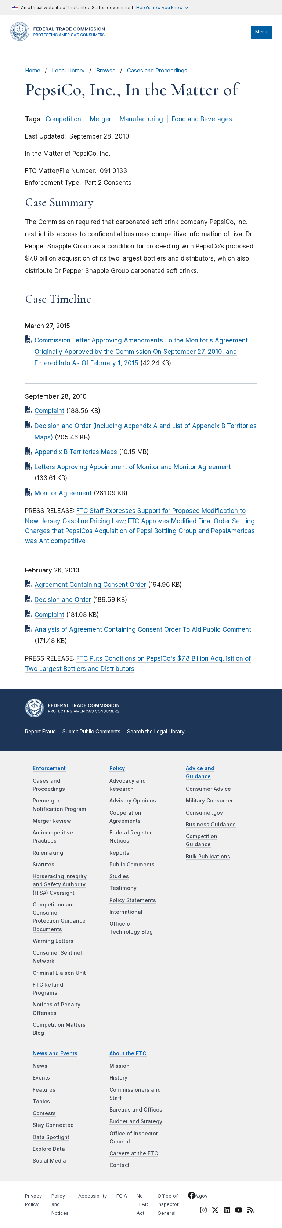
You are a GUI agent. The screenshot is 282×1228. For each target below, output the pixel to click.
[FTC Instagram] (203, 1211)
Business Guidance (211, 824)
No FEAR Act (142, 1204)
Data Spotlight (51, 1137)
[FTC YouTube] (238, 1211)
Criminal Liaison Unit (59, 973)
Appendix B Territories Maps (76, 452)
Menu (261, 32)
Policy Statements (132, 900)
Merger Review (52, 821)
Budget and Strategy (135, 1121)
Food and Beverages (202, 119)
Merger (100, 119)
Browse (106, 70)
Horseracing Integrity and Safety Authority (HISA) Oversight (60, 884)
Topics (41, 1102)
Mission (119, 1066)
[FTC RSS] (250, 1211)
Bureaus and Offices (135, 1110)
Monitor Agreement (63, 493)
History (118, 1078)
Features (44, 1090)
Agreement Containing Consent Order (90, 584)
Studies (119, 876)
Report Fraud (40, 732)
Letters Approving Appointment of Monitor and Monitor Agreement (133, 467)
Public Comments (132, 865)
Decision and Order (63, 599)
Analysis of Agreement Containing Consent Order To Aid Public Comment (143, 629)
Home (32, 70)
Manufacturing (141, 119)
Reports (119, 853)
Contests (44, 1113)
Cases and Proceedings (157, 70)
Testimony (123, 888)
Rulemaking (48, 853)
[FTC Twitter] (215, 1209)
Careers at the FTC (133, 1153)
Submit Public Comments (91, 732)
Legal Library (68, 70)
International (125, 912)
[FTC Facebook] (191, 1196)
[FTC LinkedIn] (227, 1211)
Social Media (49, 1161)
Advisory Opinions (132, 801)
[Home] (59, 39)
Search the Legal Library (156, 732)
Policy (117, 768)
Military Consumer (209, 801)
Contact (119, 1165)
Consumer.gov (204, 813)
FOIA (121, 1196)
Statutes (43, 865)
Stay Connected (53, 1125)
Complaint (49, 410)
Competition (63, 119)
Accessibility (92, 1196)
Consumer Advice (208, 789)
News (40, 1066)
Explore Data (49, 1149)
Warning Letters (53, 941)
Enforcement (49, 768)
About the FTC (128, 1053)
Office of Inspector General (168, 1204)
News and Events (55, 1053)
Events (41, 1078)
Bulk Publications (208, 856)
